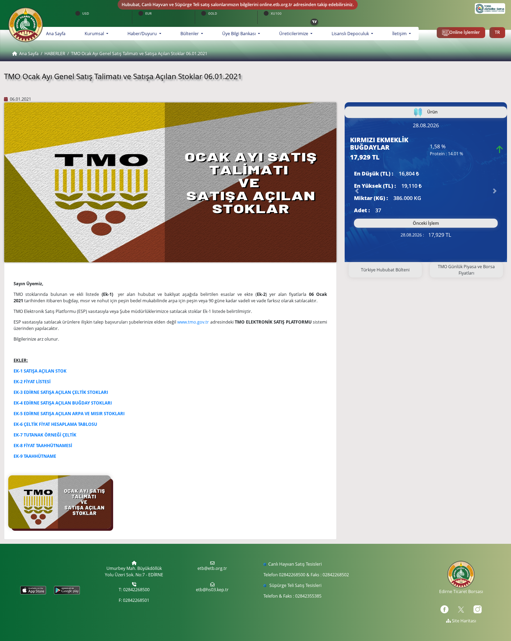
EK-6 (19, 424)
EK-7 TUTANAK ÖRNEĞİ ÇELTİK (45, 435)
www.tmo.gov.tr (193, 322)
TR (497, 32)
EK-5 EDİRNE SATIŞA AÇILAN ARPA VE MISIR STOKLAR (68, 414)
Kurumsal (95, 33)
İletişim (400, 33)
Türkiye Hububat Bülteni (385, 270)
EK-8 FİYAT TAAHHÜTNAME (41, 445)
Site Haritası (463, 621)
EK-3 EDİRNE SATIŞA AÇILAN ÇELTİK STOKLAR (60, 392)
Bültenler (190, 33)
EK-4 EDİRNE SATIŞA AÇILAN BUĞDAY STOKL (59, 403)
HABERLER (54, 53)
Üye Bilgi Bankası (239, 33)
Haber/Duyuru (142, 33)
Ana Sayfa (59, 33)
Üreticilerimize (294, 33)
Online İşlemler (464, 32)
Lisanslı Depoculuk (351, 33)
